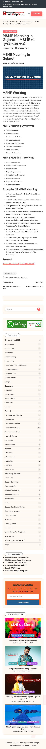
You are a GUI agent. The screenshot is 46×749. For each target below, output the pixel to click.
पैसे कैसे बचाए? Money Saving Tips (16, 571)
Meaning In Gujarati (9, 273)
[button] (36, 13)
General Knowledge (10, 31)
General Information (12, 423)
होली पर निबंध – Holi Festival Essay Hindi (23, 641)
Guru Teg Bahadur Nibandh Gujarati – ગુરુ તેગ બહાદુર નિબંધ (23, 698)
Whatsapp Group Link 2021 (15, 540)
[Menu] (29, 13)
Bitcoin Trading (10, 357)
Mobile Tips (9, 461)
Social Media (9, 499)
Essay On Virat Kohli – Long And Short (23, 669)
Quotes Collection (11, 482)
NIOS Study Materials (12, 474)
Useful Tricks (9, 528)
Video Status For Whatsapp (15, 532)
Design (7, 382)
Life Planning (10, 457)
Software (8, 503)
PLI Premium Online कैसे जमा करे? (15, 563)
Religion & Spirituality (12, 490)
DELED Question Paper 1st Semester (18, 560)
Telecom (8, 519)
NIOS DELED (9, 469)
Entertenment (10, 394)
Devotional (9, 386)
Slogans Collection (12, 494)
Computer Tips (10, 373)
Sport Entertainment (12, 511)
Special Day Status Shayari (15, 507)
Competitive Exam (11, 369)
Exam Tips (9, 403)
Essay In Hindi (10, 398)
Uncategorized (10, 524)
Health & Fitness (11, 436)
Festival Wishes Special (13, 415)
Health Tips (9, 440)
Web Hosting (9, 536)
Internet (8, 449)
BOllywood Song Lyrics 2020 (15, 365)
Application (9, 344)
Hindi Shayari (10, 444)
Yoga (7, 545)
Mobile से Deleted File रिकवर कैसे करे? (17, 557)
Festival (8, 411)
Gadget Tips (9, 419)
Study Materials (11, 515)
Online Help (9, 478)
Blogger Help (9, 361)
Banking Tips (10, 348)
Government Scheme (12, 432)
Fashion (8, 407)
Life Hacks (9, 453)
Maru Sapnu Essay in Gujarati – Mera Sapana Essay (23, 728)
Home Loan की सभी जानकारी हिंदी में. (16, 565)
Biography (9, 353)
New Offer (9, 465)
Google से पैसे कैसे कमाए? (13, 568)
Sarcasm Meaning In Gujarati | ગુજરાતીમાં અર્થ (18, 264)
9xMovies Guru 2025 (12, 340)
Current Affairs (10, 378)
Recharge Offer (10, 486)
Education (9, 390)
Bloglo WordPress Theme (26, 745)
